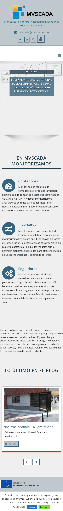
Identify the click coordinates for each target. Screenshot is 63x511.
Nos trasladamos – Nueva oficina (29, 427)
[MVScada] (31, 11)
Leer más (12, 444)
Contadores (28, 181)
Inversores (27, 224)
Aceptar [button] (32, 507)
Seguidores (27, 268)
